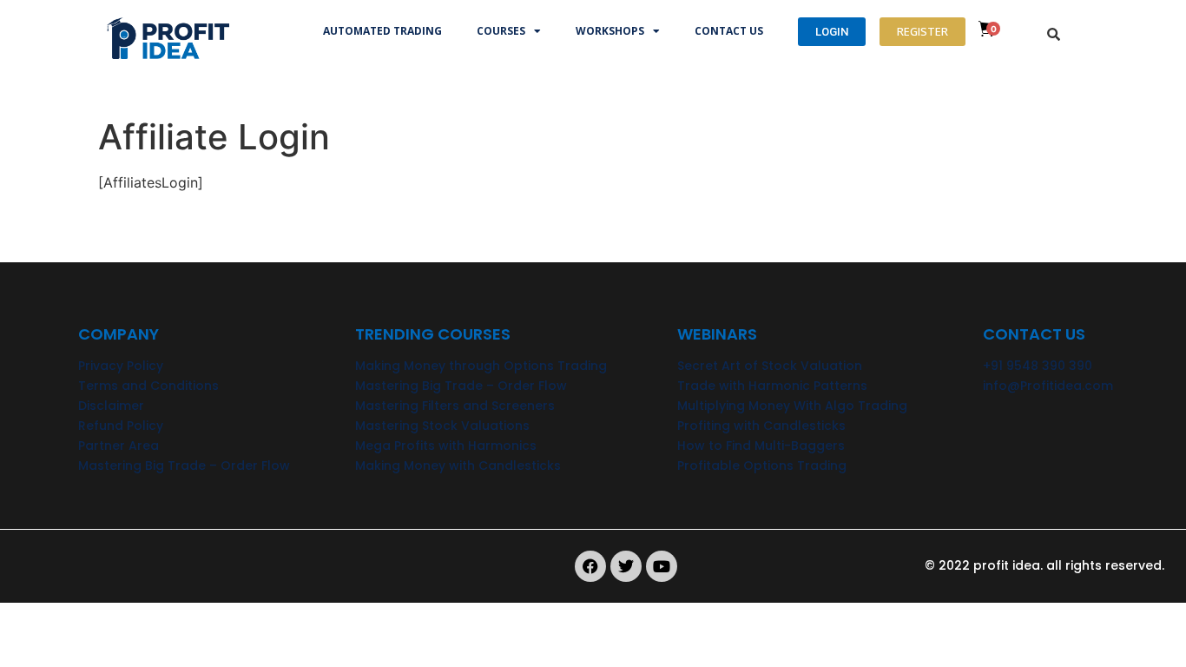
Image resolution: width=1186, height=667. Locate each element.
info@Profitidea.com (1048, 385)
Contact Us (729, 30)
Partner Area (118, 445)
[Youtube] (661, 566)
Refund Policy (120, 425)
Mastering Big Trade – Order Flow (184, 465)
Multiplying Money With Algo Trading (792, 405)
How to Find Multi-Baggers (761, 445)
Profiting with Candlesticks (761, 425)
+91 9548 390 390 (1037, 365)
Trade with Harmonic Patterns (772, 385)
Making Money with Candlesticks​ (458, 465)
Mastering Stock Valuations (442, 425)
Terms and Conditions (148, 385)
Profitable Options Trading (762, 465)
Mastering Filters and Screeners (455, 405)
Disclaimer (111, 405)
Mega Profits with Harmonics (446, 445)
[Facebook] (590, 566)
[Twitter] (626, 566)
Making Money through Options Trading (481, 365)
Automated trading (382, 30)
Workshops (610, 30)
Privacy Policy (120, 365)
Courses (501, 30)
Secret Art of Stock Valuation (769, 365)
